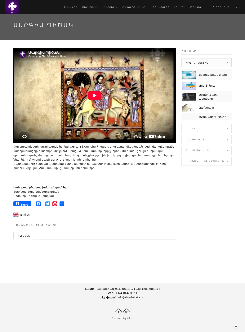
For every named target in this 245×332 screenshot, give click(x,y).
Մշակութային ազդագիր (208, 96)
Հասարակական (197, 150)
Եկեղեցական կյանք (213, 74)
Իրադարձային (197, 62)
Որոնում (222, 7)
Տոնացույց (161, 7)
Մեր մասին (90, 7)
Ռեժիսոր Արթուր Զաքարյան (33, 196)
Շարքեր (110, 7)
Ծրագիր (196, 7)
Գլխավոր (70, 7)
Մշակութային (197, 139)
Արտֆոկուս (207, 85)
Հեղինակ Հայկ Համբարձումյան (36, 191)
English (25, 214)
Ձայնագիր (206, 107)
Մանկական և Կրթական (204, 161)
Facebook (23, 235)
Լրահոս (179, 7)
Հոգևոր (192, 128)
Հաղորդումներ (134, 7)
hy (236, 7)
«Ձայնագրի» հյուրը (212, 117)
